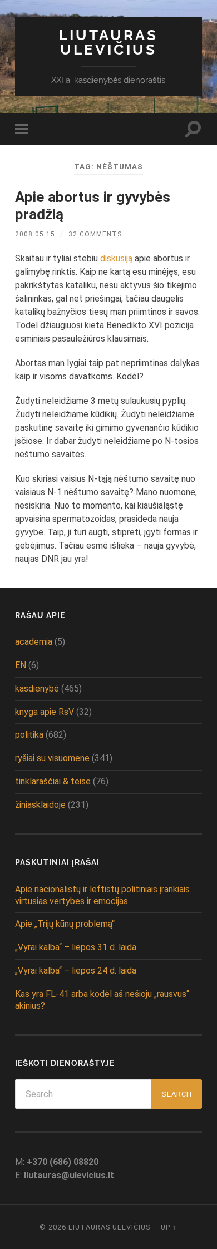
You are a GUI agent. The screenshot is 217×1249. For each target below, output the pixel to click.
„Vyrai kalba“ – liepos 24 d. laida (75, 970)
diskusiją (116, 258)
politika (29, 734)
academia (33, 641)
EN (20, 665)
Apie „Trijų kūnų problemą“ (65, 924)
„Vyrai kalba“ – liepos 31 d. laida (75, 947)
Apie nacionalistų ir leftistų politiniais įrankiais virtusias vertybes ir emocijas (102, 895)
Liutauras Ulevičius (108, 42)
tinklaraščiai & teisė (53, 781)
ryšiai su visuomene (52, 758)
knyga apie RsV (44, 712)
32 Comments (95, 234)
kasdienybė (37, 688)
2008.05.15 (35, 234)
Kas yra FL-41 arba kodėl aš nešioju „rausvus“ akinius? (102, 1000)
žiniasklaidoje (40, 804)
